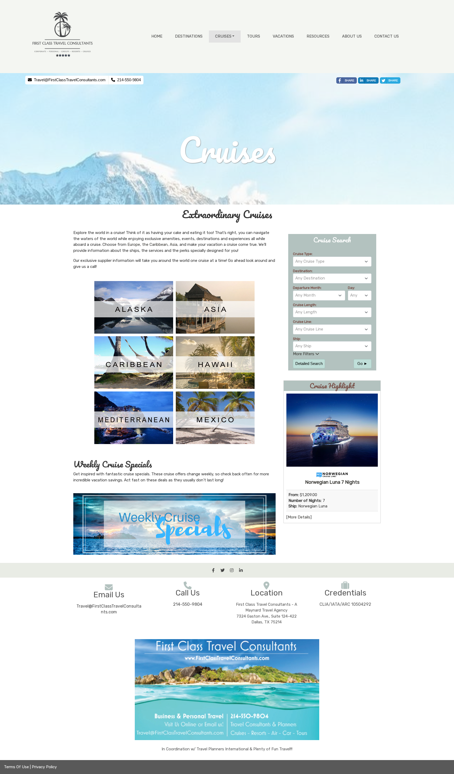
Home (156, 36)
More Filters (304, 354)
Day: (351, 288)
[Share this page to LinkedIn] (368, 80)
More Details (299, 517)
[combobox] (332, 262)
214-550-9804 (187, 604)
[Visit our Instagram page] (232, 570)
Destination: (303, 271)
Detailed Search (309, 363)
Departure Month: (307, 288)
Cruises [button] (223, 36)
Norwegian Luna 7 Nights (332, 482)
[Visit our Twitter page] (222, 570)
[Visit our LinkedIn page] (241, 570)
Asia (173, 244)
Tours (253, 36)
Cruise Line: (302, 322)
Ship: (297, 339)
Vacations (283, 36)
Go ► (362, 363)
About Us (352, 36)
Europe (133, 244)
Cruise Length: (305, 305)
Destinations (189, 36)
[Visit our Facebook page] (213, 570)
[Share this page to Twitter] (390, 80)
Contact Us (386, 36)
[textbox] (332, 261)
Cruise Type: (303, 254)
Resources (318, 36)
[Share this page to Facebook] (346, 80)
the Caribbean (155, 244)
